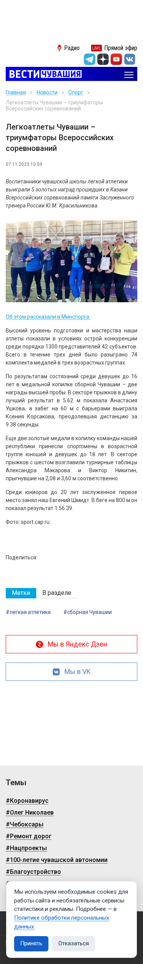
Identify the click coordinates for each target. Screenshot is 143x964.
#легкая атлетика (28, 612)
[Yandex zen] (103, 59)
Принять (31, 943)
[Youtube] (116, 59)
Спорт (75, 92)
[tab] (21, 593)
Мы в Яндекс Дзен (77, 644)
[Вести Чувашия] (44, 75)
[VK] (129, 59)
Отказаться (73, 943)
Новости (47, 92)
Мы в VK (77, 672)
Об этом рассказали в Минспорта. (48, 317)
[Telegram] (89, 59)
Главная (16, 92)
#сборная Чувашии (87, 612)
